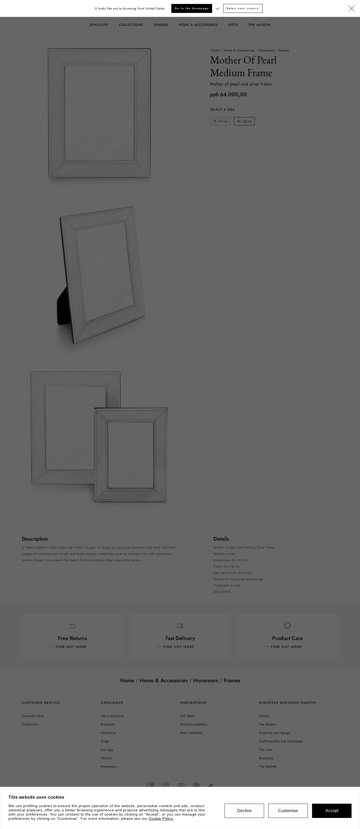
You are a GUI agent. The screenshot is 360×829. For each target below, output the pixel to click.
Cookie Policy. (161, 818)
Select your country (243, 8)
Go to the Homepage (192, 8)
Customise (288, 810)
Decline (244, 810)
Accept (331, 810)
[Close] (351, 8)
